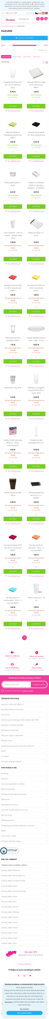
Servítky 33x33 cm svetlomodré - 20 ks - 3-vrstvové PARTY (13, 600)
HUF (15, 13)
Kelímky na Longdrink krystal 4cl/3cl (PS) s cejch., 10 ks (36, 390)
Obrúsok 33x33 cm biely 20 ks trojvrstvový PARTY (36, 85)
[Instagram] (24, 975)
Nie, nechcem (24, 1009)
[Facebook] (18, 975)
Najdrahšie (27, 57)
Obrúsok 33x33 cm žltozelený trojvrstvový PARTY (13, 135)
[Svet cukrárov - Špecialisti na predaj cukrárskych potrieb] (8, 18)
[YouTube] (30, 975)
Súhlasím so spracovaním (19, 691)
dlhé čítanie (8, 1002)
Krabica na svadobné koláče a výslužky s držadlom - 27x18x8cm (36, 185)
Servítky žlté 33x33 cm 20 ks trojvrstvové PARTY (36, 288)
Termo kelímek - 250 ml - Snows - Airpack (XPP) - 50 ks (13, 235)
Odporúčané (6, 57)
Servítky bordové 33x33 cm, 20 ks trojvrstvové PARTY (13, 548)
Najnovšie (36, 57)
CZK (7, 13)
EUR (11, 13)
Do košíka (13, 106)
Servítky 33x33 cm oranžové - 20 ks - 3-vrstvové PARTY (36, 548)
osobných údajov (27, 691)
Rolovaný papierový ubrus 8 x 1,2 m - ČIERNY (36, 495)
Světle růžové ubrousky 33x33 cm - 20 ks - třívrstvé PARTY (13, 443)
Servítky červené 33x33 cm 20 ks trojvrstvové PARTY (13, 288)
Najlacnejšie (17, 57)
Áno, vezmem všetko (24, 1013)
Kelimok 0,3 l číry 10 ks (12, 388)
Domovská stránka (8, 26)
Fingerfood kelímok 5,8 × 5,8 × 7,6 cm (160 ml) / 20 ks (13, 85)
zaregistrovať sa (39, 684)
